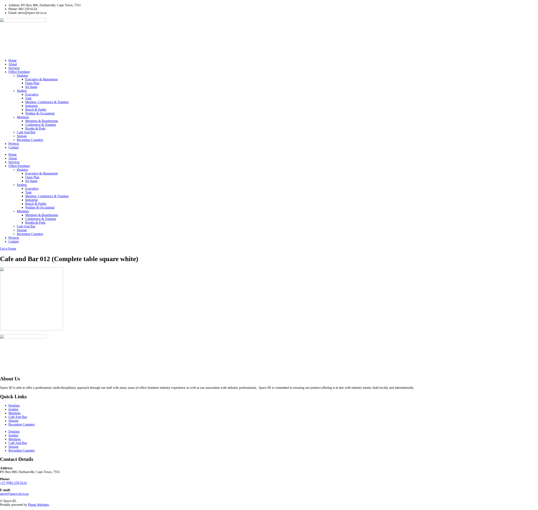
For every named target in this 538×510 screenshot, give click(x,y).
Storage (22, 136)
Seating (22, 90)
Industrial (31, 106)
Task (28, 98)
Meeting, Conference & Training (47, 102)
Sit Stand (31, 87)
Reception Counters (30, 140)
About (12, 64)
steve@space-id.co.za (14, 494)
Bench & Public (35, 109)
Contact (13, 147)
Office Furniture (19, 72)
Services (14, 68)
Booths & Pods (35, 128)
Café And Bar (26, 132)
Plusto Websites (38, 504)
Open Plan (32, 83)
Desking (22, 75)
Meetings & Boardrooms (41, 121)
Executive (31, 94)
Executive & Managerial (41, 79)
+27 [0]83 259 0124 (13, 483)
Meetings (23, 117)
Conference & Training (40, 124)
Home (12, 60)
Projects (13, 143)
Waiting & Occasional (39, 113)
